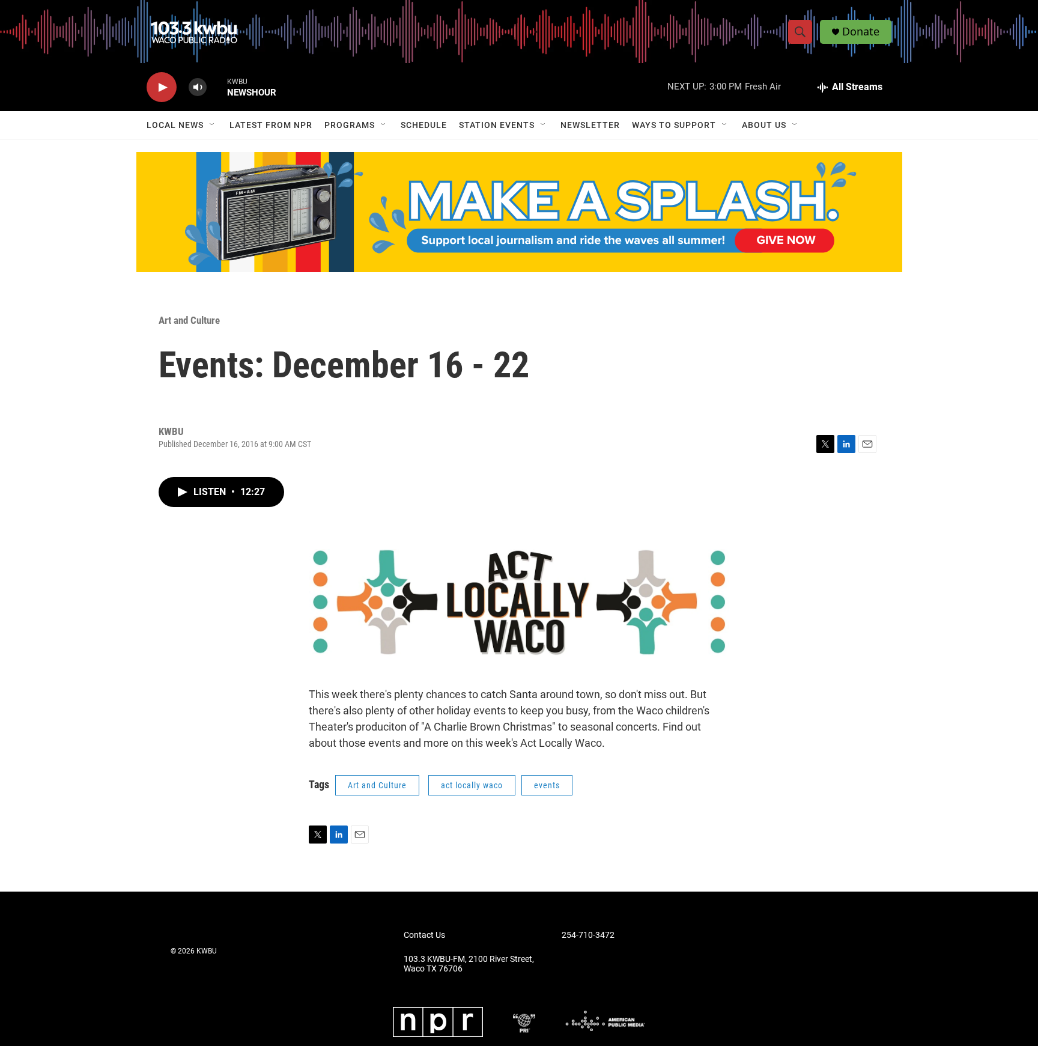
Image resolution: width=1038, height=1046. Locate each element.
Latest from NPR (270, 125)
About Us (764, 125)
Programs (349, 125)
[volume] (197, 87)
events (547, 785)
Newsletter (590, 125)
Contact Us (424, 935)
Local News (175, 125)
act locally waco (472, 785)
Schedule (424, 125)
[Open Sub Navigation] (212, 125)
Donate (860, 31)
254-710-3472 (588, 935)
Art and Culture (189, 320)
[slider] (217, 87)
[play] (161, 87)
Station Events (497, 125)
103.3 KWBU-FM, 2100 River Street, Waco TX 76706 (469, 964)
